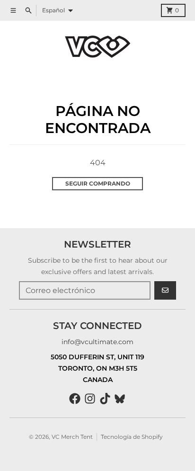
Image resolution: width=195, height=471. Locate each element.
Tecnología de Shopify (132, 436)
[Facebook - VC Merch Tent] (74, 398)
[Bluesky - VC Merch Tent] (120, 398)
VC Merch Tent (72, 436)
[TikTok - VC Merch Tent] (105, 398)
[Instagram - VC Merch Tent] (90, 398)
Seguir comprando (97, 183)
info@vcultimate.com (97, 342)
